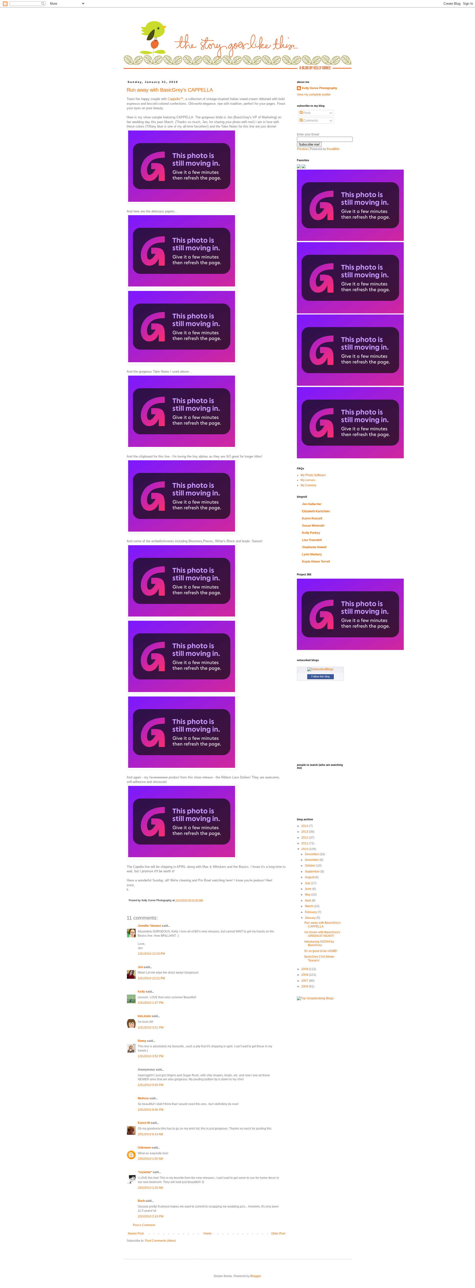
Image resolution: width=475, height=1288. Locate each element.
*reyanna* (145, 1172)
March (309, 906)
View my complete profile (314, 94)
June (308, 889)
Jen (140, 967)
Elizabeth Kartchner (316, 511)
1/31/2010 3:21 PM (150, 1027)
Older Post (278, 1233)
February (311, 912)
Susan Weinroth (313, 525)
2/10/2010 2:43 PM (150, 1216)
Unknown (144, 1147)
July (308, 883)
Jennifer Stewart (149, 925)
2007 (305, 980)
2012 (305, 837)
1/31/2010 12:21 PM (151, 978)
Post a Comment (144, 1225)
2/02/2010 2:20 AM (150, 1187)
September (312, 871)
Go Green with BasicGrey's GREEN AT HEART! (322, 933)
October (310, 865)
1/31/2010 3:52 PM (150, 1056)
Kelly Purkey (311, 533)
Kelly (141, 991)
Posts (307, 113)
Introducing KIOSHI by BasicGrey (319, 943)
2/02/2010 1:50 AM (150, 1158)
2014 (305, 826)
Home (207, 1233)
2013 (305, 831)
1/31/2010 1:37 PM (150, 1003)
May (308, 894)
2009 (305, 969)
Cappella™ (175, 99)
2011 (305, 843)
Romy (142, 1041)
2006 (305, 986)
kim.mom (144, 1016)
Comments (310, 120)
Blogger (255, 1276)
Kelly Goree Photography (319, 88)
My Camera (308, 485)
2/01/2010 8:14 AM (150, 1134)
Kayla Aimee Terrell (316, 561)
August (310, 877)
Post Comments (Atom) (160, 1240)
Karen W (144, 1123)
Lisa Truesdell (312, 540)
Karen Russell (312, 518)
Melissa (143, 1098)
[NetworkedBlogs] (320, 669)
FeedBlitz (333, 149)
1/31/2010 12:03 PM (151, 953)
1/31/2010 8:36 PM (150, 1109)
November (312, 860)
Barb (141, 1201)
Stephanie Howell (314, 547)
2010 (305, 849)
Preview (302, 149)
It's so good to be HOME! (320, 951)
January (310, 918)
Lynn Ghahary (312, 554)
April (308, 900)
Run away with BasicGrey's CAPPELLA (170, 90)
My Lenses (308, 480)
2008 (305, 975)
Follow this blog (320, 676)
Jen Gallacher (312, 504)
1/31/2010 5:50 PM (150, 1085)
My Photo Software (313, 475)
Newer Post (135, 1233)
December (312, 854)
